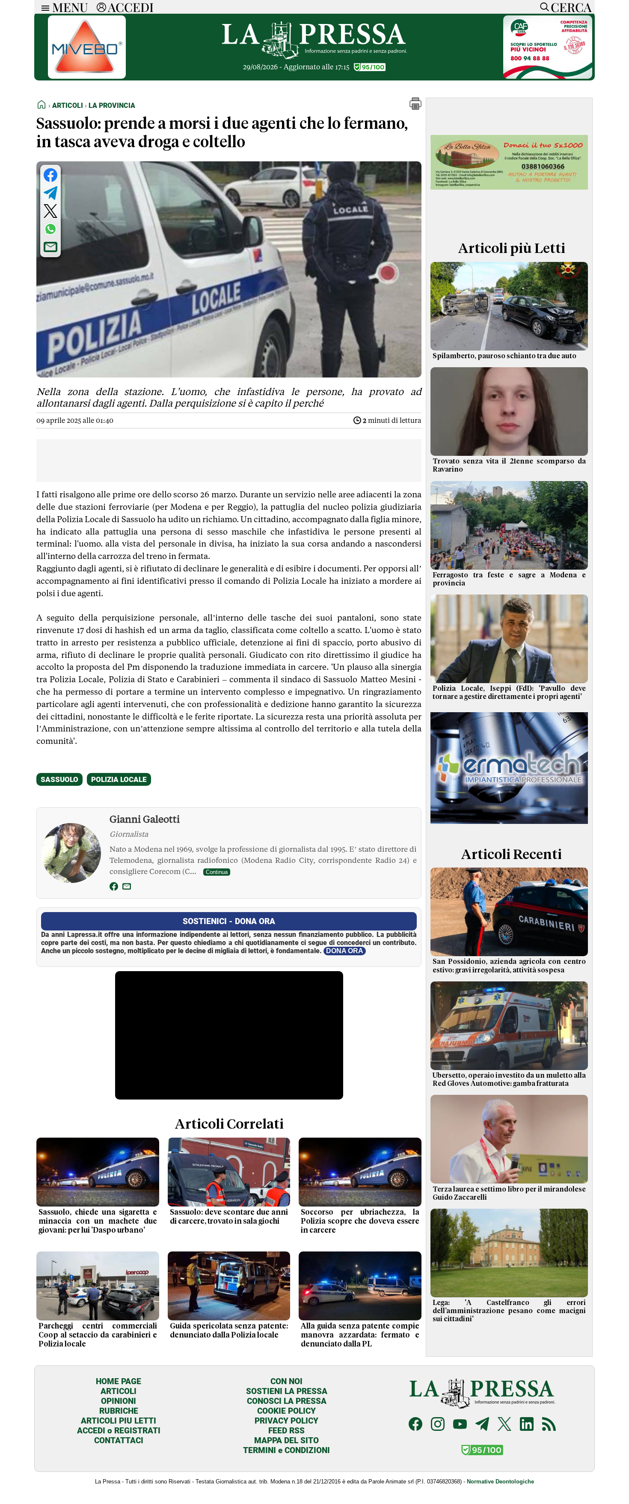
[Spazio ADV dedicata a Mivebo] (87, 76)
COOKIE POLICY (286, 1411)
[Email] (126, 888)
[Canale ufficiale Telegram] (482, 1425)
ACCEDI (131, 7)
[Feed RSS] (549, 1425)
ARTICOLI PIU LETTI (118, 1421)
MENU (70, 7)
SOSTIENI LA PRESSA (286, 1391)
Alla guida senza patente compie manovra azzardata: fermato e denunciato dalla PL (360, 1335)
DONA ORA (344, 950)
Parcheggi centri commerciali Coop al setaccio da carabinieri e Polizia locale (98, 1335)
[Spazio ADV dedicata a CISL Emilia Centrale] (547, 76)
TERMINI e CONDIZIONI (286, 1450)
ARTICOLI (118, 1391)
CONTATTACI (118, 1440)
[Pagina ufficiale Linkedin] (527, 1425)
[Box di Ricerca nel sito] (542, 7)
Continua (217, 872)
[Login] (101, 7)
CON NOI (286, 1381)
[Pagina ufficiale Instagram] (438, 1425)
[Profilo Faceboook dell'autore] (114, 888)
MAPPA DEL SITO (286, 1440)
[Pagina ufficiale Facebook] (415, 1425)
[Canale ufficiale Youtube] (460, 1425)
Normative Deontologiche (500, 1481)
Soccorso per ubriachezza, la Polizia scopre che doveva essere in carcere (360, 1221)
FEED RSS (286, 1431)
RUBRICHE (118, 1411)
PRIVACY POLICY (286, 1421)
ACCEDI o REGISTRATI (118, 1431)
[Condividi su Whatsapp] (50, 229)
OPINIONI (118, 1401)
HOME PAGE (118, 1381)
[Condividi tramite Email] (50, 247)
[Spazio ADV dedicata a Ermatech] (509, 826)
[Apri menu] (43, 7)
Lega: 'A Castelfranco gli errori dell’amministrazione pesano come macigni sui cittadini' (509, 1311)
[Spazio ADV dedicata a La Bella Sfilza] (509, 220)
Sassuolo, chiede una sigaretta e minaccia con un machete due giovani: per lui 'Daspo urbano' (98, 1221)
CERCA (571, 7)
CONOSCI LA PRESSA (286, 1401)
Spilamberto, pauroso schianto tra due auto (504, 356)
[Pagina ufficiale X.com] (504, 1425)
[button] (415, 107)
